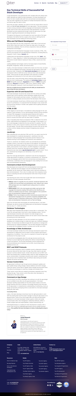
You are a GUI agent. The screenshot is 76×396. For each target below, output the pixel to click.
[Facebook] (48, 385)
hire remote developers (31, 71)
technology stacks (37, 80)
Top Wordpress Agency (60, 363)
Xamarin (23, 54)
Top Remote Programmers (61, 376)
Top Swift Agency (43, 368)
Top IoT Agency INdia (28, 368)
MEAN (8, 82)
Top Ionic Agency (43, 360)
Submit (53, 69)
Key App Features (11, 363)
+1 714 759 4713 (40, 352)
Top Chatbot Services (28, 363)
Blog (56, 3)
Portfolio (9, 350)
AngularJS (26, 82)
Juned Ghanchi (25, 317)
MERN (38, 82)
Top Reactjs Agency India (29, 376)
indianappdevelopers (58, 350)
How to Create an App (12, 360)
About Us (44, 3)
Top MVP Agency (59, 368)
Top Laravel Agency (43, 366)
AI (40, 3)
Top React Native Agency (29, 371)
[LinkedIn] (50, 385)
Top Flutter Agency (27, 373)
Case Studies (50, 3)
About (8, 347)
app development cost (28, 150)
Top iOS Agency (26, 360)
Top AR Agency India (28, 366)
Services (36, 3)
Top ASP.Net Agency (59, 360)
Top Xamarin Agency (44, 371)
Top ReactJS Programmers (61, 373)
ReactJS (15, 83)
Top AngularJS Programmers (61, 366)
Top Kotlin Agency (43, 363)
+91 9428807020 (24, 353)
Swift (41, 56)
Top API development (60, 371)
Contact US (63, 3)
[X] (52, 385)
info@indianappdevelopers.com (57, 349)
